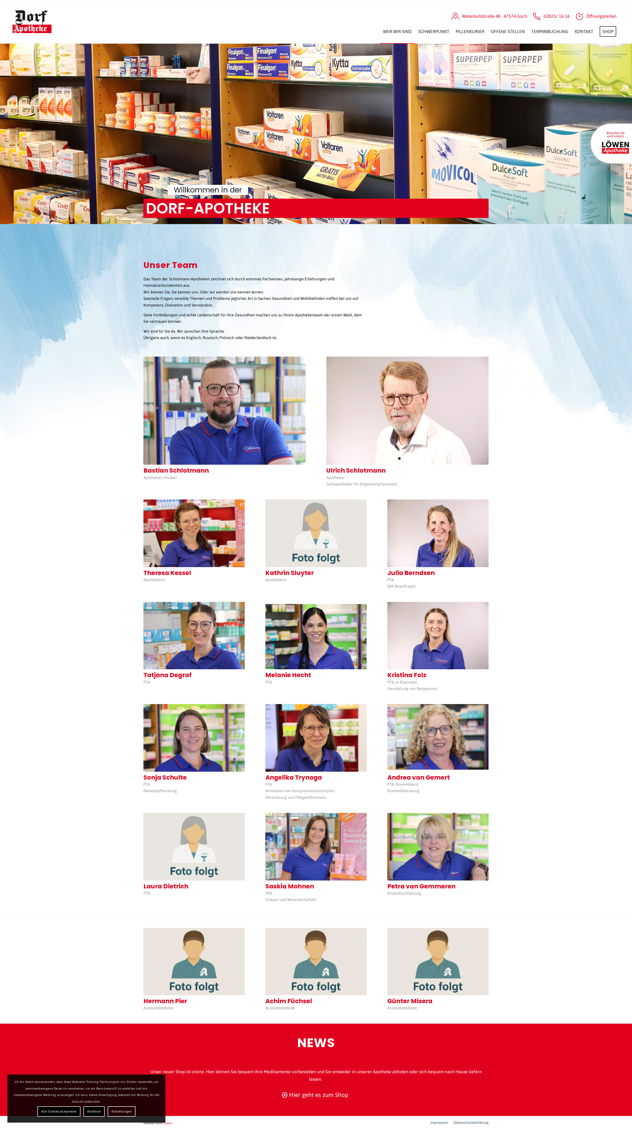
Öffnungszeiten (601, 16)
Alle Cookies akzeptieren (59, 1111)
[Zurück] (4, 133)
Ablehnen (94, 1111)
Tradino (167, 1123)
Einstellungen (122, 1111)
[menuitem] (397, 21)
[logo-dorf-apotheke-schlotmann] (45, 21)
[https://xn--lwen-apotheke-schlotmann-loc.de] (615, 147)
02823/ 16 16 (557, 16)
